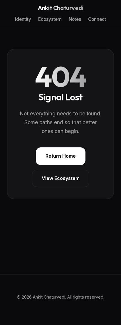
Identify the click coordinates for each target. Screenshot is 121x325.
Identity (23, 19)
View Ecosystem (61, 178)
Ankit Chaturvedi (60, 8)
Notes (75, 19)
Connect (97, 19)
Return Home (61, 156)
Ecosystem (50, 19)
